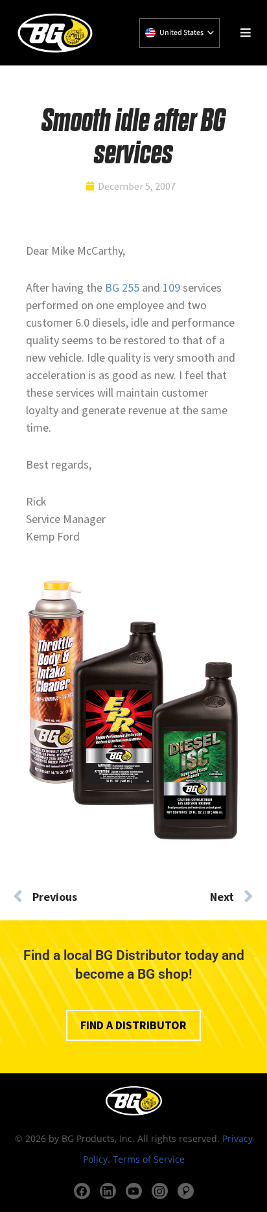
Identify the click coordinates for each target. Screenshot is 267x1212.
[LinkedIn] (108, 1191)
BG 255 (122, 287)
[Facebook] (82, 1191)
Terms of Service (149, 1159)
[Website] (186, 1191)
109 (173, 287)
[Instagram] (160, 1191)
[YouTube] (134, 1191)
